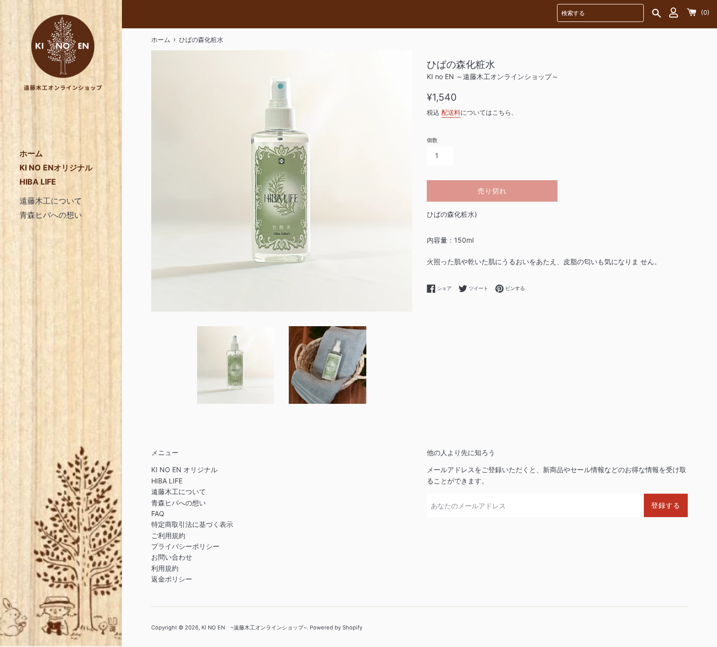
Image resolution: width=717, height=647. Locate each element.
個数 (432, 140)
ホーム (31, 153)
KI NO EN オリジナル (184, 469)
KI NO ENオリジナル (56, 167)
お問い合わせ (171, 557)
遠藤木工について (51, 201)
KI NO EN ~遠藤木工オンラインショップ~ (254, 627)
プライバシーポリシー (185, 546)
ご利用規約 (168, 535)
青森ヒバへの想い (51, 215)
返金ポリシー (171, 579)
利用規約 (165, 568)
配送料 (450, 112)
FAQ (157, 513)
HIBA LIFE (38, 182)
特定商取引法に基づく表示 (192, 524)
